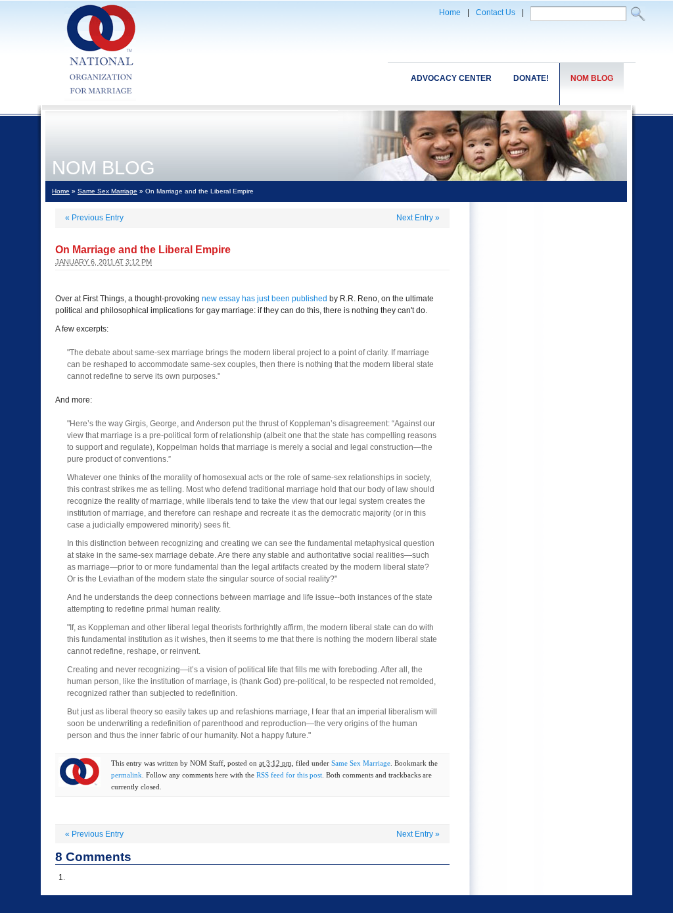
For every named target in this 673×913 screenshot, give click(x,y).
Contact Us (495, 12)
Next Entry (418, 217)
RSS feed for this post (289, 775)
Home (450, 12)
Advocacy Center (451, 78)
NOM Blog (591, 78)
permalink (126, 775)
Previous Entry (94, 217)
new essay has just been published (264, 298)
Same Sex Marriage (107, 191)
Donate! (531, 78)
